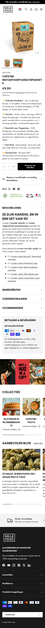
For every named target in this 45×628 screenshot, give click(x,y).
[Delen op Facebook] (14, 189)
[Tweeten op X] (9, 189)
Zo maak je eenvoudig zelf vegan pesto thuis (18, 475)
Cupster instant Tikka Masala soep (24, 274)
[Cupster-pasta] (31, 407)
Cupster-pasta (31, 420)
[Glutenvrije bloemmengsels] (11, 407)
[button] (21, 9)
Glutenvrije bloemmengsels (11, 422)
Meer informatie (34, 2)
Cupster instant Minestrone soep (24, 263)
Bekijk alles (38, 443)
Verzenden (20, 92)
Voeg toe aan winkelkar (30, 166)
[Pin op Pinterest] (18, 189)
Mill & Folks (6, 72)
